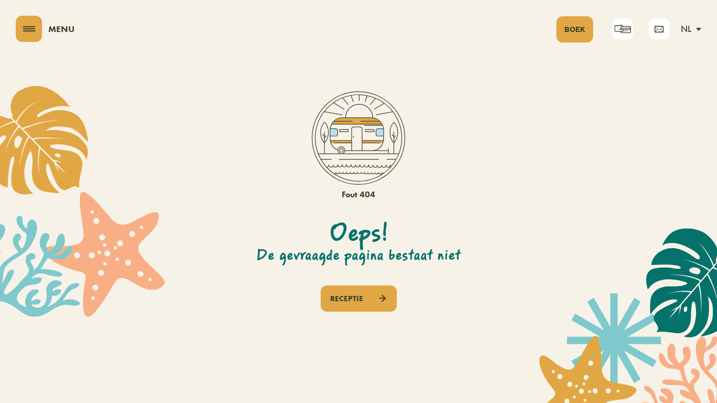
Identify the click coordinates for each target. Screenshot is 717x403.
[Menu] (29, 29)
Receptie (346, 298)
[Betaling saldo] (622, 28)
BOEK (574, 29)
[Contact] (659, 28)
